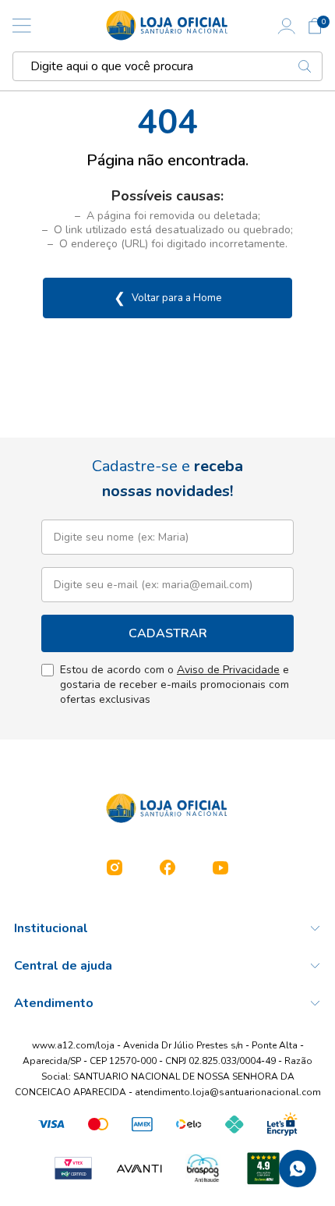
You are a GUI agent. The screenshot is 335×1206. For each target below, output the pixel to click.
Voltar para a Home (167, 298)
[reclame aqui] (263, 1168)
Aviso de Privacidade (228, 669)
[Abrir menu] (21, 25)
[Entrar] (286, 25)
